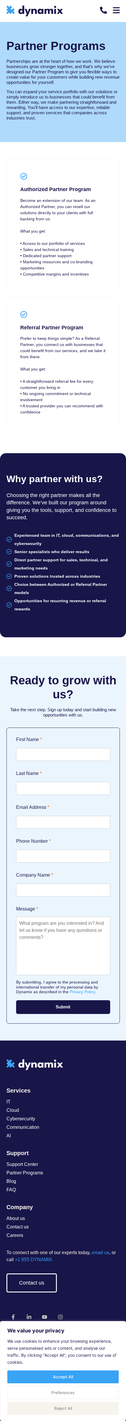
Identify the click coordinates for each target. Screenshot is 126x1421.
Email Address (31, 807)
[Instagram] (60, 1317)
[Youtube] (45, 1317)
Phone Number (32, 841)
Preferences (63, 1392)
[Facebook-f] (13, 1317)
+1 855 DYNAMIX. (33, 1259)
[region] (63, 1371)
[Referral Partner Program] (23, 314)
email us (100, 1252)
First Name (27, 739)
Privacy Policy (82, 991)
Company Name (33, 875)
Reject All (63, 1408)
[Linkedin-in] (29, 1317)
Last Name (27, 773)
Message (25, 909)
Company (19, 1207)
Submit (63, 1006)
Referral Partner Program (51, 327)
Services (18, 1090)
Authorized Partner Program (55, 189)
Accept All (63, 1376)
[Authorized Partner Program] (23, 176)
